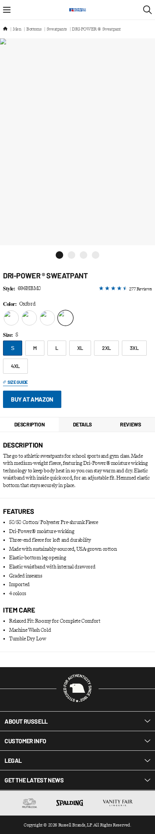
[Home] (5, 29)
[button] (59, 255)
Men (17, 29)
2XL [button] (106, 348)
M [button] (35, 348)
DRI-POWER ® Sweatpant (96, 29)
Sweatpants (57, 29)
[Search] (147, 9)
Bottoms (33, 29)
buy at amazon (32, 399)
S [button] (12, 348)
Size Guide (18, 382)
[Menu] (7, 10)
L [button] (56, 348)
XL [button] (80, 348)
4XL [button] (15, 366)
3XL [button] (134, 348)
